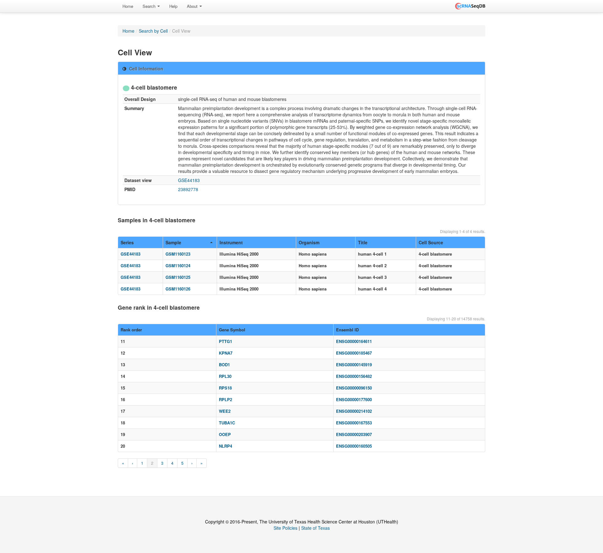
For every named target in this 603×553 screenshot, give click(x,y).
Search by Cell (153, 31)
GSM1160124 (178, 265)
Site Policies (285, 528)
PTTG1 (225, 341)
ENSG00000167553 (354, 423)
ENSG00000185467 (354, 353)
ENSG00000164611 (354, 341)
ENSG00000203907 (354, 434)
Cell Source (431, 242)
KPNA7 (225, 353)
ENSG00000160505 (354, 446)
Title (362, 242)
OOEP (225, 434)
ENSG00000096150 (354, 388)
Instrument (231, 242)
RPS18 (225, 388)
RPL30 (225, 376)
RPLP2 (225, 399)
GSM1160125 (178, 277)
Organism (309, 242)
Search (150, 6)
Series (127, 242)
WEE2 (225, 411)
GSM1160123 (178, 254)
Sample (173, 242)
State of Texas (315, 528)
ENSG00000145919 (354, 365)
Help (173, 6)
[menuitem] (128, 6)
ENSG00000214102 (354, 411)
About (193, 6)
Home (127, 6)
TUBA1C (227, 423)
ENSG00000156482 (354, 376)
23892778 (188, 189)
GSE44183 (189, 180)
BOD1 (224, 365)
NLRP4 (225, 446)
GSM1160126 (178, 289)
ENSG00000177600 (354, 399)
